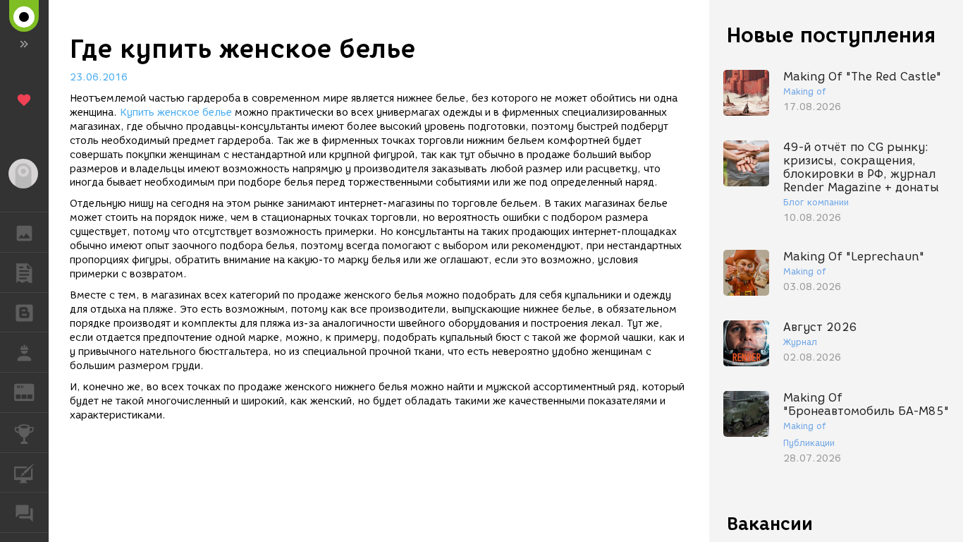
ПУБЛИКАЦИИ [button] (24, 272)
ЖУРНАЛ (33, 391)
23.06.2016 (99, 77)
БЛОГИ (24, 312)
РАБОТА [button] (24, 352)
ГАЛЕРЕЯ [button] (24, 232)
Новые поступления (831, 35)
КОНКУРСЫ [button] (24, 432)
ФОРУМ (24, 512)
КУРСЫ (24, 473)
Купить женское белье (176, 113)
